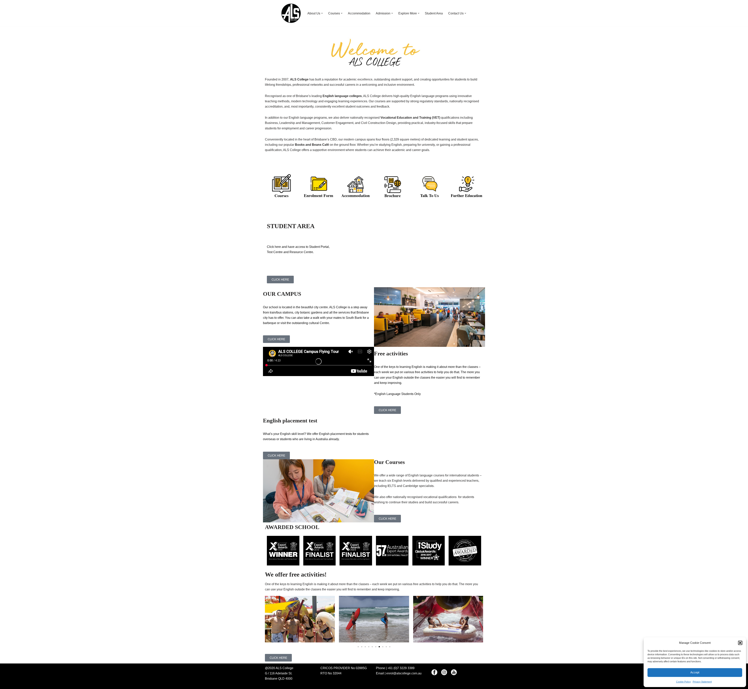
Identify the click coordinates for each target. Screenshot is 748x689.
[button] (740, 643)
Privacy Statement (702, 681)
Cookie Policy (683, 681)
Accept (694, 672)
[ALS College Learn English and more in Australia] (291, 13)
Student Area (434, 13)
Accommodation (359, 13)
